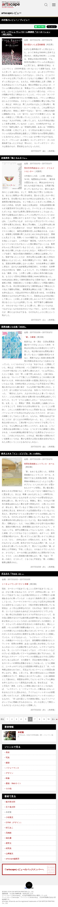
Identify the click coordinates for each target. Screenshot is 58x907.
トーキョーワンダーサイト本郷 (15, 584)
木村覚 (21, 732)
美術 (8, 752)
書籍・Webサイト (13, 783)
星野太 (8, 843)
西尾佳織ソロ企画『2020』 (14, 326)
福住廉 (8, 838)
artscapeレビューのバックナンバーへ (25, 869)
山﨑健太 (9, 853)
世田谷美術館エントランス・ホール (39, 464)
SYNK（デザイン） (14, 822)
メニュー (54, 5)
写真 (8, 757)
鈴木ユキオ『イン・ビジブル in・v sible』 (21, 453)
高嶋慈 (8, 833)
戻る (2, 719)
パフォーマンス (12, 768)
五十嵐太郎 (10, 807)
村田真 (8, 848)
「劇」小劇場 (29, 337)
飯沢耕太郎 (10, 802)
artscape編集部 (12, 858)
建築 (8, 762)
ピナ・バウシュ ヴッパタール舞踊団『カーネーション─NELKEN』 (25, 33)
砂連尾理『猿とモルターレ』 (14, 158)
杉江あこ (9, 827)
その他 (8, 788)
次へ (53, 719)
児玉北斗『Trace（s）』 (12, 573)
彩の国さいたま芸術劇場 (34, 44)
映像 (8, 778)
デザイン (9, 773)
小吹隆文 (9, 817)
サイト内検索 (46, 5)
